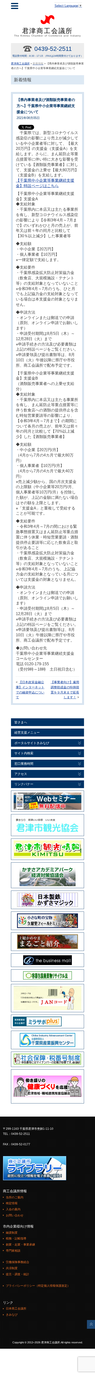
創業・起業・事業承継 (20, 1244)
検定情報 (12, 1203)
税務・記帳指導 (16, 1238)
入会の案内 (13, 1209)
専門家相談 (13, 1250)
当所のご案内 (14, 1197)
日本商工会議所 (16, 1308)
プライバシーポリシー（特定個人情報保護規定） (38, 1285)
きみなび (12, 1314)
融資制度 (12, 1232)
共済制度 (12, 1268)
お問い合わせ (14, 1215)
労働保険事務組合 (17, 1262)
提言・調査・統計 (17, 1274)
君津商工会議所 (47, 32)
